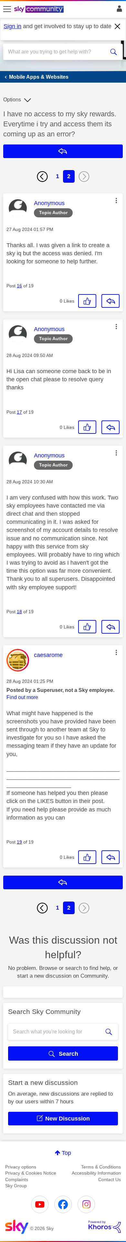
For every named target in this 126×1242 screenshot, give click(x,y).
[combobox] (57, 52)
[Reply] (110, 301)
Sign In (118, 10)
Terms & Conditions (101, 1166)
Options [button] (12, 99)
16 (19, 285)
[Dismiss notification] (117, 26)
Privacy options (20, 1166)
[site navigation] (7, 9)
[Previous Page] (42, 176)
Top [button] (66, 1153)
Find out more (22, 697)
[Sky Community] (40, 10)
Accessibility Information (96, 1173)
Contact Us (109, 1179)
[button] (116, 200)
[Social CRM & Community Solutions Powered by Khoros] (105, 1227)
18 (19, 611)
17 (19, 412)
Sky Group (16, 1185)
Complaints (16, 1179)
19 (19, 842)
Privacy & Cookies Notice (30, 1173)
